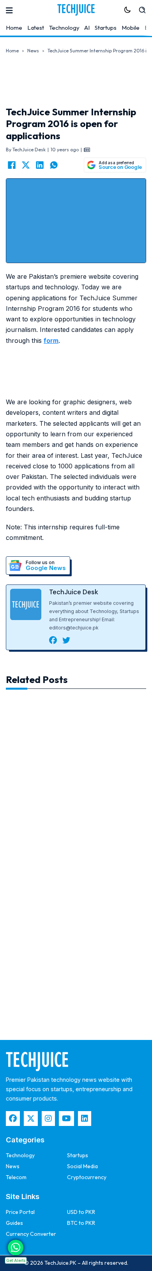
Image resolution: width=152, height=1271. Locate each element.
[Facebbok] (13, 1118)
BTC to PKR (81, 1222)
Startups (106, 27)
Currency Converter (31, 1233)
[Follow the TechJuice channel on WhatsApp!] (15, 1247)
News (33, 51)
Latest (35, 27)
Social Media (82, 1166)
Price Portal (20, 1211)
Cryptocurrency (86, 1177)
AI (87, 27)
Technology (64, 27)
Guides (14, 1222)
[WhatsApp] (54, 165)
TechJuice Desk (73, 592)
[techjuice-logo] (76, 10)
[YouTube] (66, 1118)
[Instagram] (48, 1118)
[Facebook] (12, 165)
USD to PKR (81, 1211)
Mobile (131, 27)
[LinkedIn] (40, 165)
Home (14, 27)
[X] (26, 165)
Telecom (16, 1177)
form (51, 340)
